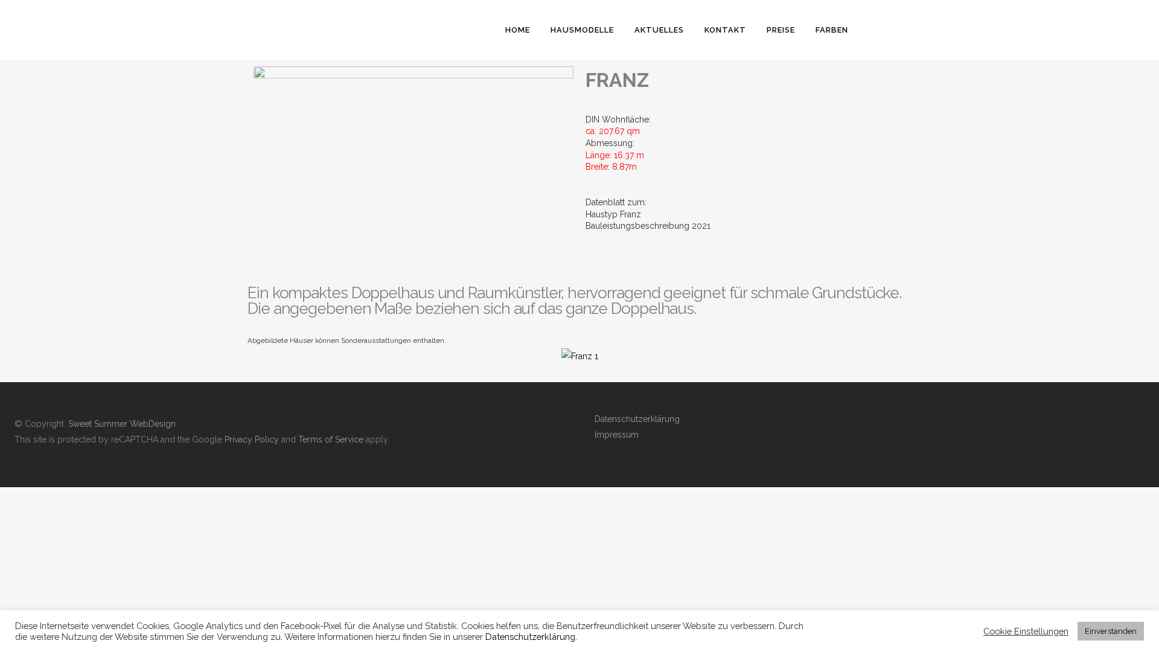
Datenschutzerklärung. (531, 636)
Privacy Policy (252, 439)
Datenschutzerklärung (637, 419)
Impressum (617, 434)
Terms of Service (330, 439)
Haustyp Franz (613, 214)
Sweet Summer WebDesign (122, 424)
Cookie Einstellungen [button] (1025, 631)
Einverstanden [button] (1111, 631)
